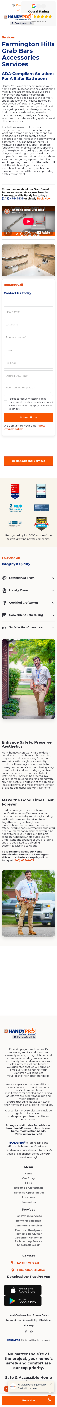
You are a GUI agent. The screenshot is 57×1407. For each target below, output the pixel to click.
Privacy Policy (41, 1315)
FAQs (28, 1183)
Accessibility (30, 1320)
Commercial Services (29, 1225)
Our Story (28, 1178)
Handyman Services (29, 1216)
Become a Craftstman (28, 1187)
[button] (51, 19)
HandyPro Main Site (20, 1315)
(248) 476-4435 (13, 198)
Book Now (43, 198)
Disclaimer (45, 1320)
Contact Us (28, 1202)
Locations (28, 1197)
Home (28, 1173)
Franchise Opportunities (28, 1192)
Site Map (28, 1325)
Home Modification (28, 1220)
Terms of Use (13, 1320)
